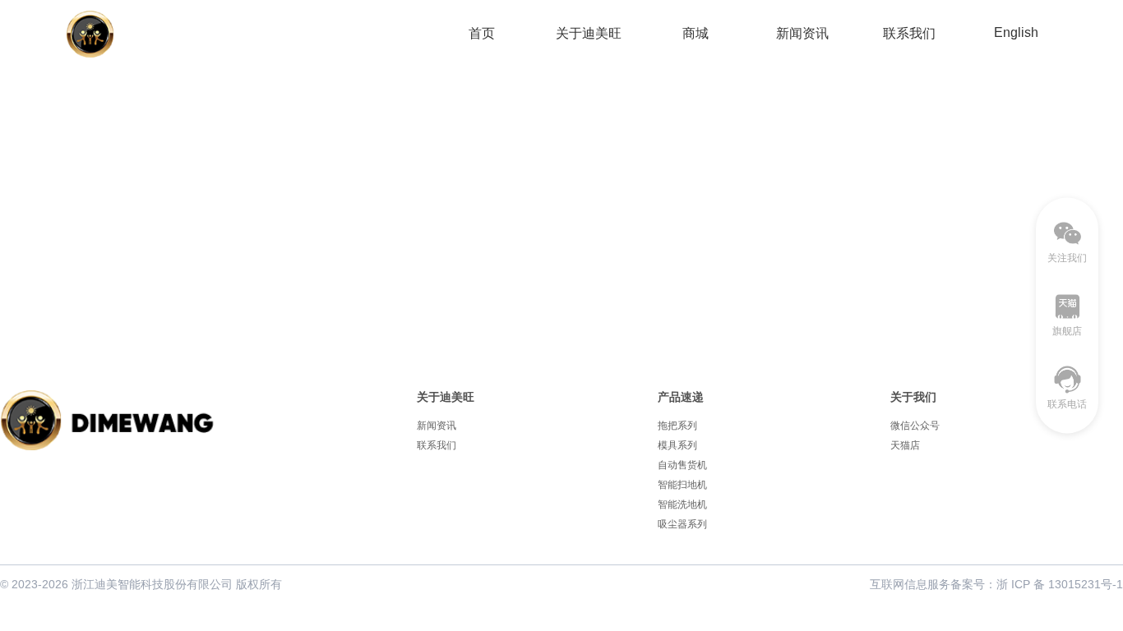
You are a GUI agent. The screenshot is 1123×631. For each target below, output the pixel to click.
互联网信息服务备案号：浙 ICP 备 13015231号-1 (996, 584)
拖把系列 (677, 425)
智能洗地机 (682, 504)
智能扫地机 (682, 485)
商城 (695, 33)
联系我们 (909, 33)
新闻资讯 (802, 33)
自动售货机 (682, 465)
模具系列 (677, 445)
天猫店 (905, 445)
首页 (482, 33)
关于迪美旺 (589, 33)
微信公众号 (915, 425)
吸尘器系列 (682, 524)
